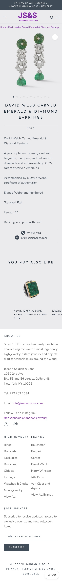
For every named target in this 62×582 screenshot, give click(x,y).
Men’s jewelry (13, 490)
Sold (31, 128)
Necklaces (11, 458)
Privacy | (14, 569)
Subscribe (16, 547)
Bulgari (36, 451)
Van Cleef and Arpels (40, 486)
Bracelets (10, 451)
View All (9, 497)
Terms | (28, 569)
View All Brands (42, 495)
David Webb (39, 464)
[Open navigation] (4, 16)
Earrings (9, 477)
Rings (8, 445)
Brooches (10, 464)
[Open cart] (57, 17)
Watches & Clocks (16, 484)
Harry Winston (41, 471)
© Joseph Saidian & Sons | (31, 564)
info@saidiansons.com (28, 403)
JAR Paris (37, 477)
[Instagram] (16, 424)
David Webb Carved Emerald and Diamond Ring (30, 314)
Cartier (35, 458)
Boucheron (38, 445)
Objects (9, 471)
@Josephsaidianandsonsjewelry (25, 418)
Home (3, 27)
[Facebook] (6, 424)
